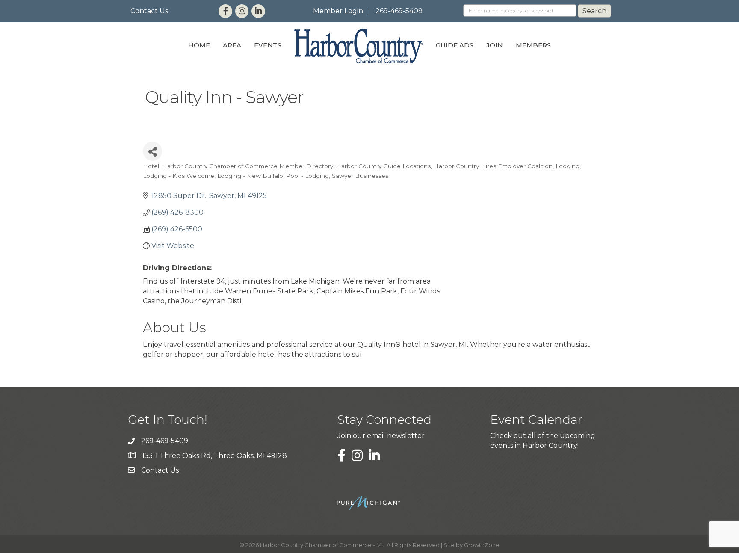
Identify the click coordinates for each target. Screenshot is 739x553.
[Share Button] (152, 151)
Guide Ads (454, 45)
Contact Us (149, 11)
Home (199, 45)
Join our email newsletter (381, 436)
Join (494, 45)
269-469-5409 (399, 11)
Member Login (338, 11)
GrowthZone (482, 544)
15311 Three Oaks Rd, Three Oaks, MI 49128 (214, 456)
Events (267, 45)
